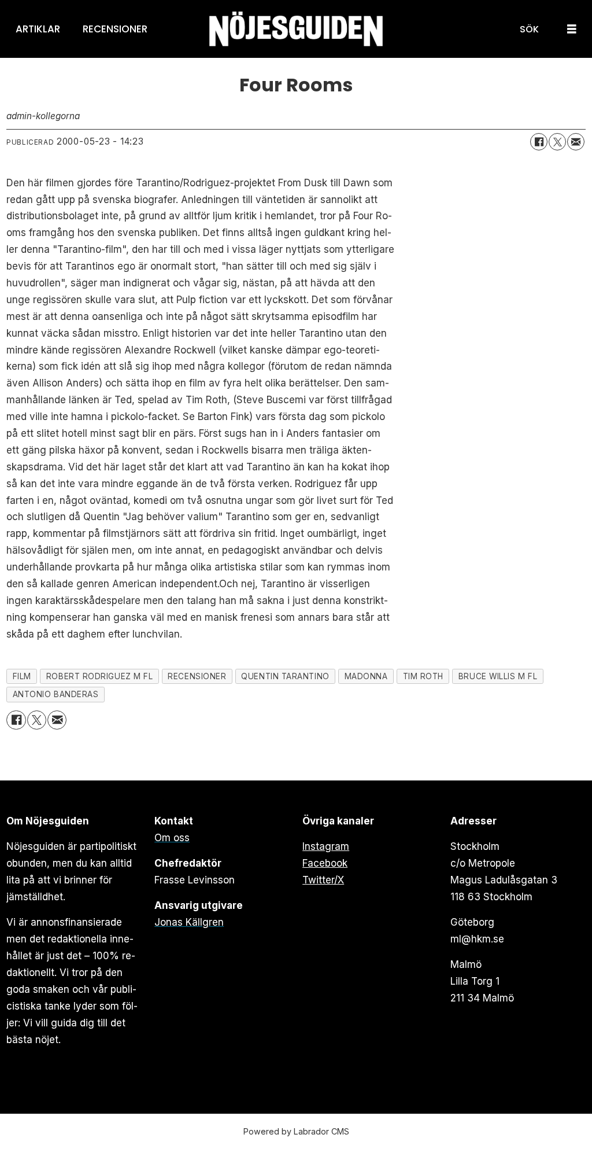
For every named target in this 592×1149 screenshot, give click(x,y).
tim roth (423, 676)
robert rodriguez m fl (99, 676)
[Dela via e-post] (575, 141)
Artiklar (38, 29)
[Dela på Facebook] (538, 141)
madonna (366, 676)
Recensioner (115, 29)
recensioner (197, 676)
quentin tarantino (285, 676)
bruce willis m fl (497, 676)
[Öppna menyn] (572, 29)
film (22, 676)
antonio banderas (56, 694)
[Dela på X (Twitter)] (557, 141)
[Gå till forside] (296, 29)
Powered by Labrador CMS (296, 1131)
